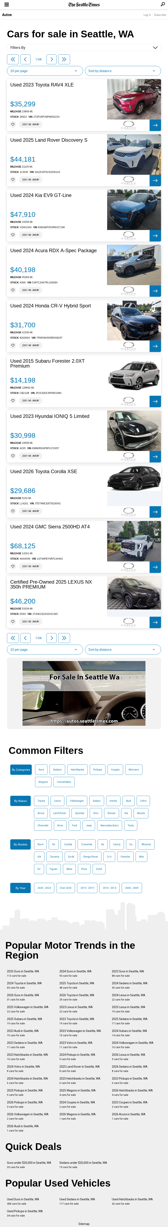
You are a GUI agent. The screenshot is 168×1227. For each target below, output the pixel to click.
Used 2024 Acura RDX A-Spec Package (53, 250)
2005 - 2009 (131, 888)
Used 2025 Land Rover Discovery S (48, 140)
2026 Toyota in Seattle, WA (76, 997)
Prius (84, 869)
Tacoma (54, 856)
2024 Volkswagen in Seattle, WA (132, 1045)
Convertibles (64, 782)
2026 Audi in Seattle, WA (23, 1128)
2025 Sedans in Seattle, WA (130, 1021)
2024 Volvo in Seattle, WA (23, 1069)
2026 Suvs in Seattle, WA (23, 997)
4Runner (146, 844)
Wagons (43, 782)
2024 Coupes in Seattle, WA (77, 1104)
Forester (125, 856)
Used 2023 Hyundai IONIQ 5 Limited (49, 416)
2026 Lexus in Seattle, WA (128, 1057)
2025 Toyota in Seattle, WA (76, 985)
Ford (74, 825)
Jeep (89, 825)
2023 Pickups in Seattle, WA (130, 1080)
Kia (126, 813)
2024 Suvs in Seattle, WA (75, 973)
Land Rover (59, 813)
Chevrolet (42, 825)
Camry (116, 844)
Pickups (97, 769)
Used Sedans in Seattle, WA (77, 1201)
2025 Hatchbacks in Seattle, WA (79, 1080)
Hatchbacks (77, 769)
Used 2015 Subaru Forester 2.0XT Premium (47, 363)
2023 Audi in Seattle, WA (23, 1033)
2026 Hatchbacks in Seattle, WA (132, 1092)
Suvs (41, 769)
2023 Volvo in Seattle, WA (75, 1045)
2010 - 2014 (109, 888)
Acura (40, 813)
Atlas (69, 869)
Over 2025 (66, 888)
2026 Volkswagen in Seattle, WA (28, 1116)
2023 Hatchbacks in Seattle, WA (27, 1057)
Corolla (68, 844)
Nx (102, 844)
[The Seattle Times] (84, 4)
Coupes (115, 769)
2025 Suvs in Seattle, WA (23, 973)
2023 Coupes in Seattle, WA (130, 1104)
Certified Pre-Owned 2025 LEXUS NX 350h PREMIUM (51, 584)
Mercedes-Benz (110, 825)
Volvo (143, 800)
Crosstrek (86, 844)
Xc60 (99, 869)
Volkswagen (77, 800)
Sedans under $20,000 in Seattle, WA (83, 1165)
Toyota (41, 800)
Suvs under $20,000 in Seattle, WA (29, 1165)
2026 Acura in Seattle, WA (128, 1116)
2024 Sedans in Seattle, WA (130, 985)
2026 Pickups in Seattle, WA (25, 1104)
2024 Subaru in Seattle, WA (129, 1033)
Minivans (134, 769)
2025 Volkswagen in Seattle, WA (28, 1009)
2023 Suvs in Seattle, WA (128, 973)
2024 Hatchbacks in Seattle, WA (27, 1080)
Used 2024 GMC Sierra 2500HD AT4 (50, 526)
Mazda (141, 813)
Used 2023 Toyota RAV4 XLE (42, 84)
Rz (39, 869)
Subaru (97, 800)
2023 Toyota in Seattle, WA (76, 1021)
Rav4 (40, 844)
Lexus (57, 800)
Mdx (141, 856)
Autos (7, 14)
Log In (147, 15)
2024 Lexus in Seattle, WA (128, 997)
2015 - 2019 (87, 888)
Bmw (60, 825)
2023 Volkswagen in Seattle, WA (80, 1033)
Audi (128, 800)
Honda (113, 800)
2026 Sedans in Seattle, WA (130, 1069)
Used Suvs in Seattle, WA (23, 1201)
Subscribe (160, 15)
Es (130, 844)
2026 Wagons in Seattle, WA (77, 1116)
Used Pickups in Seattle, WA (25, 1213)
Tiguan (53, 869)
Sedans (57, 769)
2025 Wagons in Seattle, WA (77, 1092)
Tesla (131, 825)
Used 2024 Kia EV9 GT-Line (41, 195)
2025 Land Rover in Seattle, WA (79, 1069)
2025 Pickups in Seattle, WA (25, 1092)
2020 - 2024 (44, 888)
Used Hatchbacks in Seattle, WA (132, 1201)
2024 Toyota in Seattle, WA (24, 985)
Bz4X (71, 856)
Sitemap (84, 1224)
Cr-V (109, 856)
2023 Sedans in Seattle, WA (25, 1045)
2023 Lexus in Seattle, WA (76, 1009)
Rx (53, 844)
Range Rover (90, 856)
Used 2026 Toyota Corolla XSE (43, 471)
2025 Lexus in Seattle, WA (128, 1009)
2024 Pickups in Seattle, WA (77, 1057)
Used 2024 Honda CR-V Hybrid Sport (50, 305)
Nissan (112, 813)
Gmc (96, 813)
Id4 (39, 856)
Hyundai (79, 813)
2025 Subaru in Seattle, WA (24, 1021)
